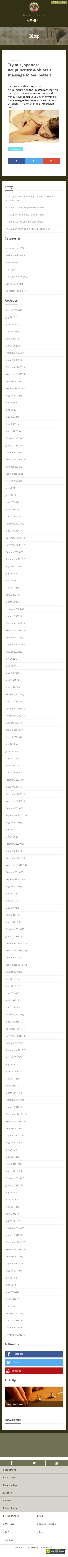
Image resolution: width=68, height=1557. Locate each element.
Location (7, 1492)
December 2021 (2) (15, 708)
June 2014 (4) (12, 1284)
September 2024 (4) (16, 473)
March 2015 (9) (13, 1220)
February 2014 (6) (15, 1313)
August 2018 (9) (14, 971)
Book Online (9, 1477)
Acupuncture (12, 1515)
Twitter (17, 1362)
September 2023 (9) (16, 559)
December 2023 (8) (15, 537)
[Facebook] (16, 161)
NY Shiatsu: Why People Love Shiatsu (25, 207)
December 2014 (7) (15, 1242)
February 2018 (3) (15, 1014)
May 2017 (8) (12, 1078)
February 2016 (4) (15, 1178)
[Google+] (51, 161)
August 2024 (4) (14, 480)
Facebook (18, 1353)
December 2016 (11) (16, 1114)
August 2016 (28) (14, 1142)
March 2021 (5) (13, 772)
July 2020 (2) (12, 829)
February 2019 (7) (15, 929)
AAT (41, 1515)
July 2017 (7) (12, 1064)
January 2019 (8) (14, 936)
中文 (64, 2)
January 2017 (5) (14, 1107)
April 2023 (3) (12, 594)
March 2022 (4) (13, 687)
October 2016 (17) (15, 1128)
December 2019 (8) (15, 857)
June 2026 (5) (12, 324)
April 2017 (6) (12, 1085)
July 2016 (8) (12, 1149)
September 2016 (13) (16, 1135)
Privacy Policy (10, 1508)
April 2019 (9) (12, 914)
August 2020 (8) (14, 822)
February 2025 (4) (15, 438)
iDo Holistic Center (34, 15)
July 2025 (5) (12, 402)
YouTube (16, 1370)
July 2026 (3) (12, 317)
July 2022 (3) (12, 658)
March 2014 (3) (13, 1306)
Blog (41, 1532)
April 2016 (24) (13, 1163)
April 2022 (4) (12, 680)
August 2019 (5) (14, 886)
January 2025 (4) (14, 445)
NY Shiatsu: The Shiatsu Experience (24, 221)
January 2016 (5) (14, 1185)
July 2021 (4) (12, 744)
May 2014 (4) (12, 1292)
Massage (9, 1523)
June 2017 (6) (12, 1071)
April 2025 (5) (12, 424)
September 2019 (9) (16, 879)
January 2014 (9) (14, 1320)
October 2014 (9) (14, 1256)
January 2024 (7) (14, 530)
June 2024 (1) (12, 495)
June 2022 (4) (12, 665)
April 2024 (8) (12, 509)
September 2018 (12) (16, 964)
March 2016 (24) (14, 1171)
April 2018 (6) (12, 1000)
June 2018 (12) (13, 986)
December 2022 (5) (15, 623)
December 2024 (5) (15, 452)
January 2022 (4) (14, 701)
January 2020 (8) (14, 850)
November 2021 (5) (15, 715)
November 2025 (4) (15, 374)
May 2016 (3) (12, 1156)
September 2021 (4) (16, 729)
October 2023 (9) (14, 552)
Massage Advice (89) (16, 276)
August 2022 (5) (14, 651)
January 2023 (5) (14, 616)
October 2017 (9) (14, 1042)
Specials (7, 1500)
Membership (10, 1485)
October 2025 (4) (14, 381)
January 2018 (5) (14, 1021)
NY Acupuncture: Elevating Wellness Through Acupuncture (30, 198)
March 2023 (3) (13, 601)
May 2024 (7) (12, 502)
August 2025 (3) (14, 395)
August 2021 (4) (14, 737)
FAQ (7, 1532)
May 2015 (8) (12, 1206)
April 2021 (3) (12, 765)
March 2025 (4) (13, 431)
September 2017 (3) (16, 1050)
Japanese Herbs (47, 1523)
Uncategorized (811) (16, 290)
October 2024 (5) (14, 466)
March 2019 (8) (13, 922)
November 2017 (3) (15, 1035)
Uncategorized (15, 149)
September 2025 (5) (16, 388)
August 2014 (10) (14, 1270)
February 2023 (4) (15, 609)
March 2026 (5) (13, 345)
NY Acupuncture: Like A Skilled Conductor (28, 228)
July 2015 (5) (12, 1192)
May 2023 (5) (12, 587)
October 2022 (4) (14, 637)
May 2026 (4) (12, 331)
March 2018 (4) (13, 1007)
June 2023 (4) (12, 580)
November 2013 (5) (15, 1334)
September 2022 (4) (16, 644)
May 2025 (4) (12, 416)
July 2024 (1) (12, 487)
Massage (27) (12, 269)
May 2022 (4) (12, 672)
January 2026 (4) (14, 359)
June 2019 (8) (12, 900)
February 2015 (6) (15, 1227)
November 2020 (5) (15, 801)
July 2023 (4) (12, 573)
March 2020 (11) (14, 836)
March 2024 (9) (13, 516)
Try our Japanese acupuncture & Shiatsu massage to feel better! (29, 70)
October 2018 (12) (15, 957)
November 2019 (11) (16, 865)
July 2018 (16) (12, 978)
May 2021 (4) (12, 758)
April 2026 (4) (12, 338)
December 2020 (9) (15, 793)
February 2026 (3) (15, 352)
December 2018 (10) (16, 943)
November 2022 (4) (15, 630)
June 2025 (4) (12, 409)
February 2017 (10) (15, 1099)
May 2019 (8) (12, 907)
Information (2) (13, 262)
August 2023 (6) (14, 566)
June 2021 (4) (12, 751)
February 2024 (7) (15, 523)
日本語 (55, 2)
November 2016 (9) (15, 1121)
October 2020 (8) (14, 808)
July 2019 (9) (12, 893)
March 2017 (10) (14, 1092)
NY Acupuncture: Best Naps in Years (25, 214)
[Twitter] (34, 161)
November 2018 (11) (16, 950)
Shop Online (9, 1469)
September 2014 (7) (16, 1263)
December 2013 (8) (15, 1327)
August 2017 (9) (14, 1057)
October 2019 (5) (14, 872)
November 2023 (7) (15, 544)
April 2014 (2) (12, 1299)
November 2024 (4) (15, 459)
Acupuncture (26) (15, 248)
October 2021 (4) (14, 722)
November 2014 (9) (15, 1249)
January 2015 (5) (14, 1235)
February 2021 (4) (15, 779)
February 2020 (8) (15, 843)
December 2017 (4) (15, 1028)
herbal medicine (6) (16, 255)
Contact (9, 1540)
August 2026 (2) (14, 310)
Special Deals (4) (14, 283)
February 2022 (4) (15, 694)
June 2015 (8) (12, 1199)
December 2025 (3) (15, 367)
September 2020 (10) (16, 815)
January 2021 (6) (14, 786)
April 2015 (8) (12, 1213)
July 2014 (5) (12, 1277)
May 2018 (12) (13, 993)
